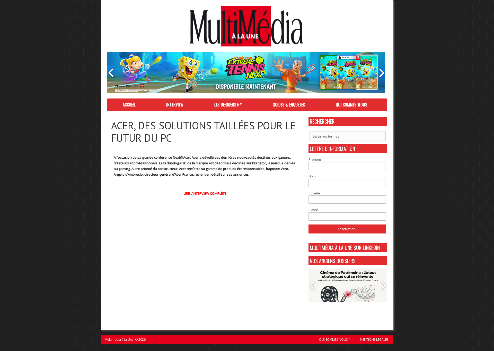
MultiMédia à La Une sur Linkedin (345, 247)
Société (314, 193)
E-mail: (313, 210)
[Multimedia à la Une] (246, 26)
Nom (312, 176)
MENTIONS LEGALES (374, 339)
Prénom (314, 159)
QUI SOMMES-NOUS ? (334, 339)
